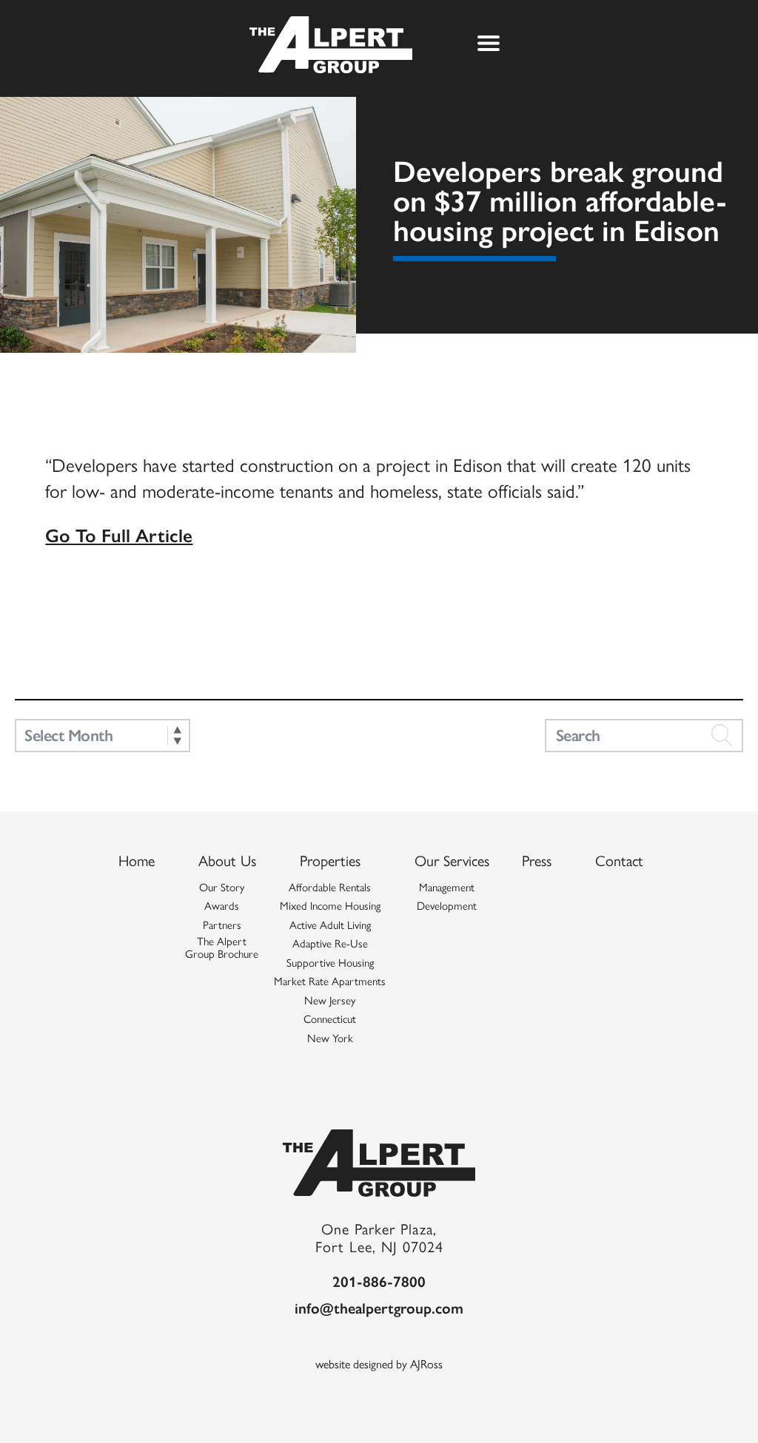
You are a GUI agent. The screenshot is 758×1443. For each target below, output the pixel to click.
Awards (221, 906)
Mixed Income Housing (330, 906)
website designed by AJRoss (379, 1363)
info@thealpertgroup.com (379, 1307)
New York (330, 1038)
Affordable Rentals (330, 887)
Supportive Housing (330, 963)
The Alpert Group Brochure (221, 948)
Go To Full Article (118, 534)
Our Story (221, 887)
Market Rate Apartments (330, 981)
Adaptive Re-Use (330, 943)
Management (446, 887)
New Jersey (329, 1000)
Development (447, 906)
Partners (222, 925)
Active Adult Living (330, 925)
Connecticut (329, 1019)
